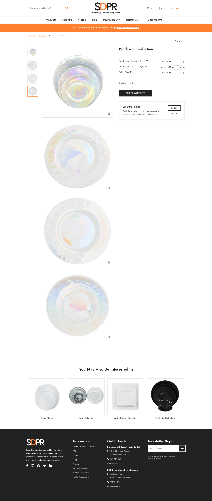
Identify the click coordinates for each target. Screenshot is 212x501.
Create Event (175, 8)
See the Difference (128, 27)
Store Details (112, 486)
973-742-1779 (156, 20)
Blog (75, 459)
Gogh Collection (86, 417)
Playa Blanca (47, 417)
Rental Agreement (81, 477)
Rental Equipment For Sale (84, 446)
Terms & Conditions (81, 468)
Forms (75, 455)
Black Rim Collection (165, 417)
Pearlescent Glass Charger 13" (133, 66)
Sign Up (174, 108)
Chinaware (43, 36)
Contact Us (112, 463)
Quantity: (165, 61)
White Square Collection (125, 417)
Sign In (174, 113)
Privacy (76, 464)
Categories (32, 36)
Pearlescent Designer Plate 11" (133, 61)
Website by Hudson (154, 458)
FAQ (75, 451)
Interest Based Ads (81, 472)
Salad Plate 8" (125, 72)
